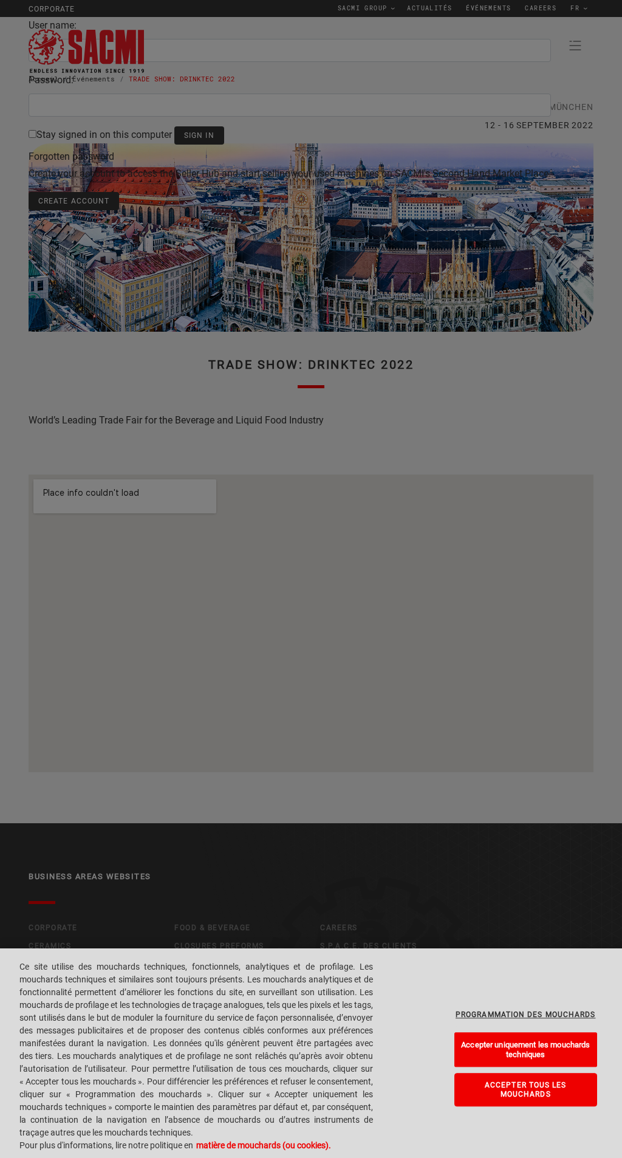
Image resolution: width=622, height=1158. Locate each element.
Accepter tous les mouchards (526, 1089)
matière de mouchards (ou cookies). (263, 1145)
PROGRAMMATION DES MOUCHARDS (525, 1014)
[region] (311, 1053)
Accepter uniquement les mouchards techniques (525, 1049)
